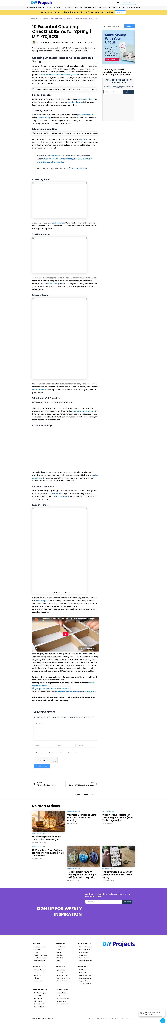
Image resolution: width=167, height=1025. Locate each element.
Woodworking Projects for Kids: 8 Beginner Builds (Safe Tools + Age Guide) (117, 817)
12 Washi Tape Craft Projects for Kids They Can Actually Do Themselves (48, 853)
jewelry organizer (84, 115)
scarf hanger (41, 600)
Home (33, 19)
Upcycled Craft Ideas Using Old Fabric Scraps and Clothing (82, 817)
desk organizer (58, 223)
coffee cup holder (85, 99)
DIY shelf (83, 139)
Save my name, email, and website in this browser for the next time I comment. (61, 753)
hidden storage (53, 283)
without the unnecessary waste (64, 74)
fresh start (45, 74)
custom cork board (60, 496)
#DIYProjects (49, 158)
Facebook (60, 691)
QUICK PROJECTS (132, 7)
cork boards (55, 493)
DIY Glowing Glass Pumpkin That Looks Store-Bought (46, 838)
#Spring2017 (56, 155)
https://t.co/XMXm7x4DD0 (79, 158)
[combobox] (113, 26)
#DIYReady (61, 158)
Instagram (90, 691)
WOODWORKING (86, 7)
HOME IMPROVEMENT (34, 7)
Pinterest (77, 691)
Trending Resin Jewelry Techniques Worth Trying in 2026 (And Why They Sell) (81, 874)
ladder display (38, 389)
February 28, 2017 (79, 168)
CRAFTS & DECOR (52, 7)
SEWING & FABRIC (102, 7)
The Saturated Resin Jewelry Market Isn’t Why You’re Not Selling (117, 874)
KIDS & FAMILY (117, 7)
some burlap (44, 117)
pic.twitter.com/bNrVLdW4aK (50, 162)
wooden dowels (75, 102)
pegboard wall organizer (83, 411)
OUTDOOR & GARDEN (69, 7)
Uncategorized (43, 19)
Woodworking (108, 811)
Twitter (69, 691)
